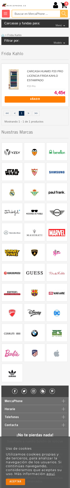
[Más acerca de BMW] (34, 333)
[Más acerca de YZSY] (12, 152)
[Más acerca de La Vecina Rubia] (56, 252)
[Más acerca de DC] (56, 312)
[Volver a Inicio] (3, 35)
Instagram (33, 391)
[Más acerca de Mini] (56, 212)
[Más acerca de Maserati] (34, 232)
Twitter (24, 391)
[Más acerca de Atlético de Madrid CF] (34, 353)
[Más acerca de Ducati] (12, 312)
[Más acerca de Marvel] (56, 232)
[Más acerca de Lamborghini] (34, 252)
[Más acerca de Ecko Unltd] (56, 292)
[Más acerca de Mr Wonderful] (12, 212)
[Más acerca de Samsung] (56, 172)
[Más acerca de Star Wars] (12, 172)
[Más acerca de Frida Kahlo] (56, 272)
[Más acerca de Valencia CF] (34, 152)
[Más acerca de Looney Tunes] (12, 252)
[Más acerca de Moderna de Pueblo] (34, 212)
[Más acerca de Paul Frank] (56, 192)
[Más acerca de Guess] (34, 272)
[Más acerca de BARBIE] (12, 353)
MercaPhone (14, 5)
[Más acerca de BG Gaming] (56, 333)
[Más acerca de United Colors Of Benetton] (56, 152)
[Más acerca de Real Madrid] (12, 192)
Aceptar (15, 481)
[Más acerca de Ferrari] (12, 292)
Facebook (15, 391)
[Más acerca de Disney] (34, 312)
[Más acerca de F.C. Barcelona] (34, 292)
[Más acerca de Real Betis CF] (34, 192)
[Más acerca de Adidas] (12, 373)
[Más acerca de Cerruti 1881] (12, 333)
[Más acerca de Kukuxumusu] (12, 272)
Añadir (35, 99)
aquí (50, 474)
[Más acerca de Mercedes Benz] (12, 232)
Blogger (43, 391)
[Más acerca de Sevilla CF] (34, 172)
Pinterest (52, 391)
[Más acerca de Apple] (56, 353)
